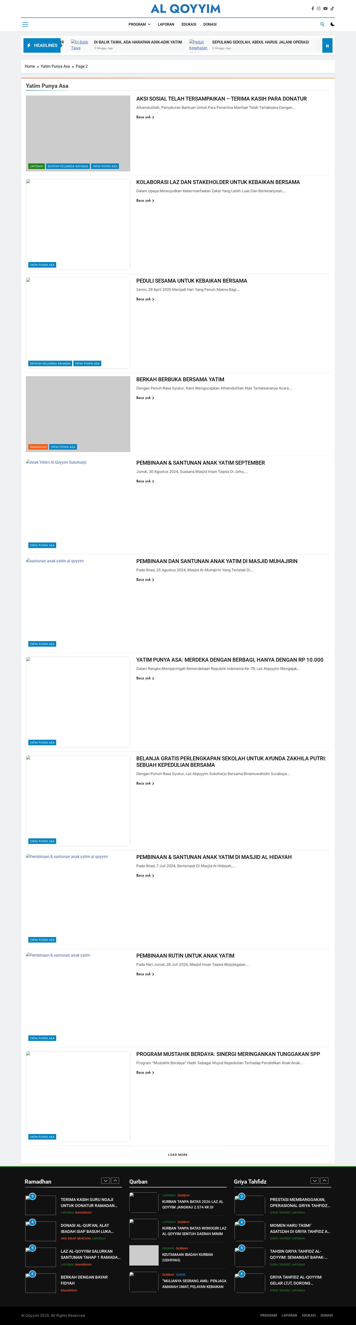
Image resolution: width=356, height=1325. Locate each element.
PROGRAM (137, 24)
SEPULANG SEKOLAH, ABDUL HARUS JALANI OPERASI (228, 42)
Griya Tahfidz (280, 1212)
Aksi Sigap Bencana (76, 1238)
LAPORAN (166, 24)
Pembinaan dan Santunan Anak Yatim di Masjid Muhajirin (217, 561)
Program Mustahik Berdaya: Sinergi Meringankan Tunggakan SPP (228, 1054)
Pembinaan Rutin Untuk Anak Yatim (185, 956)
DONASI (210, 24)
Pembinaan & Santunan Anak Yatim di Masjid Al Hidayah (214, 857)
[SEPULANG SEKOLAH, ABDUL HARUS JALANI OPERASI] (166, 51)
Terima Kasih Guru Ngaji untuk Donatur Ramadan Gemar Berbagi (88, 1205)
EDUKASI (189, 24)
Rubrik (181, 1275)
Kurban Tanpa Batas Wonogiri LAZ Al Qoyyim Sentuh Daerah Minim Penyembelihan (194, 1234)
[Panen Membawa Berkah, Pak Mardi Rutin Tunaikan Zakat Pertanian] (293, 51)
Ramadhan (38, 447)
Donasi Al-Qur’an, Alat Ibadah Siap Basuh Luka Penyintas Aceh (86, 1231)
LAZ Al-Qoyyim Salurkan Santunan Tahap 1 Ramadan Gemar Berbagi (91, 1257)
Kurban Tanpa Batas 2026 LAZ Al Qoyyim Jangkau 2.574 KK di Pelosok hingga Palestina (192, 1207)
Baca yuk (143, 117)
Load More (178, 1155)
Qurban (183, 1195)
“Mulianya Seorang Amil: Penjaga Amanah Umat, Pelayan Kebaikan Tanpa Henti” (194, 1286)
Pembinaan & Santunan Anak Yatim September (200, 463)
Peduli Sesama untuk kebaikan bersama (191, 281)
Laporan (36, 166)
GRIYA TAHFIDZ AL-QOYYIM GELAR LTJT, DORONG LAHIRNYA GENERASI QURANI (298, 1283)
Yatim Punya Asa (105, 166)
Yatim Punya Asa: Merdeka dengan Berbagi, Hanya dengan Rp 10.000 (230, 660)
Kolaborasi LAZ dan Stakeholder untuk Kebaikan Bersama (218, 182)
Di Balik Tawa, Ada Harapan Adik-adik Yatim (105, 42)
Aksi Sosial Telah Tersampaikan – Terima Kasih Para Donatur (221, 99)
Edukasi (168, 1248)
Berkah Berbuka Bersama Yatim (180, 379)
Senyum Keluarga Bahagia (68, 166)
